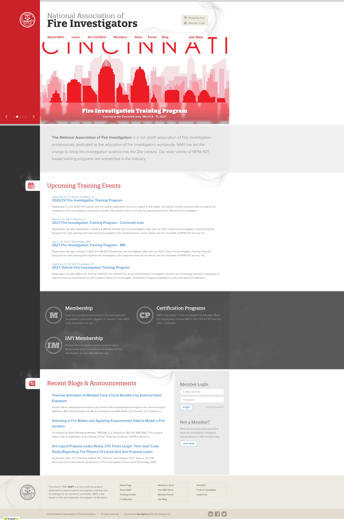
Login (186, 407)
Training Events (128, 494)
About (55, 37)
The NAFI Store (165, 490)
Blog (165, 37)
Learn (76, 37)
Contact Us (201, 494)
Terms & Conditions (206, 490)
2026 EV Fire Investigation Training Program (87, 199)
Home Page (126, 485)
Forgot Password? (214, 407)
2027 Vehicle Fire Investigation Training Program (91, 266)
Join (195, 37)
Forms (152, 37)
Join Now (188, 443)
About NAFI (126, 490)
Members (121, 37)
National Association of (92, 19)
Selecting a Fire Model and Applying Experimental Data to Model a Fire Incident (108, 424)
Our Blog (162, 499)
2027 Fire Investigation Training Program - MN (88, 243)
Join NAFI (201, 485)
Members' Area (166, 485)
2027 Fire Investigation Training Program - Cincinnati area (98, 221)
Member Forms (166, 494)
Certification (126, 499)
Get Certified (97, 37)
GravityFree (143, 514)
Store (138, 37)
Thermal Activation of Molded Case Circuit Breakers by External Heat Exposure (106, 398)
